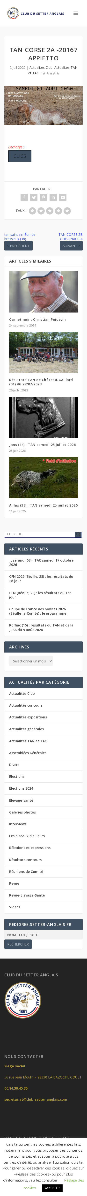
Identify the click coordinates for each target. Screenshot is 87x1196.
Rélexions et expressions (30, 847)
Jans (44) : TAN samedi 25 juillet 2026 (42, 444)
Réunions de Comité (26, 871)
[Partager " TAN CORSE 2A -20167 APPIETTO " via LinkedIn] (53, 197)
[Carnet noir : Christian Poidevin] (43, 291)
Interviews (17, 824)
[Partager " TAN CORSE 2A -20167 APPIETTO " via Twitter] (34, 197)
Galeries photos (22, 812)
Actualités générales (26, 729)
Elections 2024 (21, 788)
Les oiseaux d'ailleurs (27, 836)
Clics (20, 156)
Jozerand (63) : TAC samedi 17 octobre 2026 (41, 562)
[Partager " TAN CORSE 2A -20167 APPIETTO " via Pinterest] (43, 197)
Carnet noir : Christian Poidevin (37, 319)
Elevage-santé (21, 800)
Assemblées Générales (27, 753)
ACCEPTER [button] (52, 1188)
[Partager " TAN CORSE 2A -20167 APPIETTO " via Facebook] (24, 197)
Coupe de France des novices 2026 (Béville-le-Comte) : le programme (37, 611)
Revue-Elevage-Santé (27, 895)
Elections (16, 776)
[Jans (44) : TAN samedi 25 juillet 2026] (43, 417)
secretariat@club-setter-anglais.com (35, 1099)
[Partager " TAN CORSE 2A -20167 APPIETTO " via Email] (63, 197)
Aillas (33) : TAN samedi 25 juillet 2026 (43, 505)
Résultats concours (25, 859)
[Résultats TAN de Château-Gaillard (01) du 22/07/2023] (43, 352)
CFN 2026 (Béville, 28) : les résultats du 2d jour (41, 578)
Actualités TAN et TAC (28, 741)
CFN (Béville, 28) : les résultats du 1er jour (40, 595)
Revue (14, 883)
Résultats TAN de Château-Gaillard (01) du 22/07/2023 (41, 381)
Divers (14, 764)
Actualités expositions (28, 717)
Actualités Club (40, 67)
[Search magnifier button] (78, 534)
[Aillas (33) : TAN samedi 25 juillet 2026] (43, 477)
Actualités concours (26, 705)
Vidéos (14, 907)
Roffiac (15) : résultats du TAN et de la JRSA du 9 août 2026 (41, 627)
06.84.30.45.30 (16, 1088)
